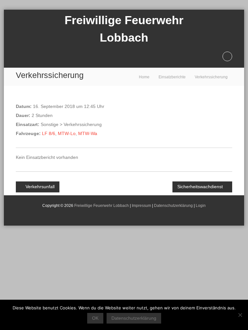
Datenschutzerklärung (173, 205)
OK (95, 318)
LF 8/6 (48, 133)
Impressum (141, 205)
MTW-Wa (87, 133)
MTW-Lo (67, 133)
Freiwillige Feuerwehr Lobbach (101, 205)
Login (201, 205)
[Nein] (240, 315)
